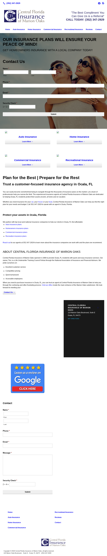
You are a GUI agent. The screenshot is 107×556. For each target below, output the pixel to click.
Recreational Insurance (74, 29)
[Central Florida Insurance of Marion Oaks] (53, 542)
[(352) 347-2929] (11, 3)
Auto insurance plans (14, 224)
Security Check (10, 103)
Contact (98, 29)
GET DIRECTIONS (73, 318)
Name (6, 68)
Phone (6, 82)
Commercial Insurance (53, 29)
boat (50, 202)
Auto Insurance (19, 29)
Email (6, 93)
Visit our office (47, 285)
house (40, 202)
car (32, 202)
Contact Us (8, 292)
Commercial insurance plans (16, 232)
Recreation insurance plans (16, 236)
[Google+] (103, 3)
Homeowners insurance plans (17, 228)
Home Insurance (34, 29)
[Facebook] (99, 3)
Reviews (89, 29)
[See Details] (98, 307)
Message (7, 453)
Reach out (7, 243)
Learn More (26, 142)
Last (32, 75)
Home (7, 29)
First (5, 75)
